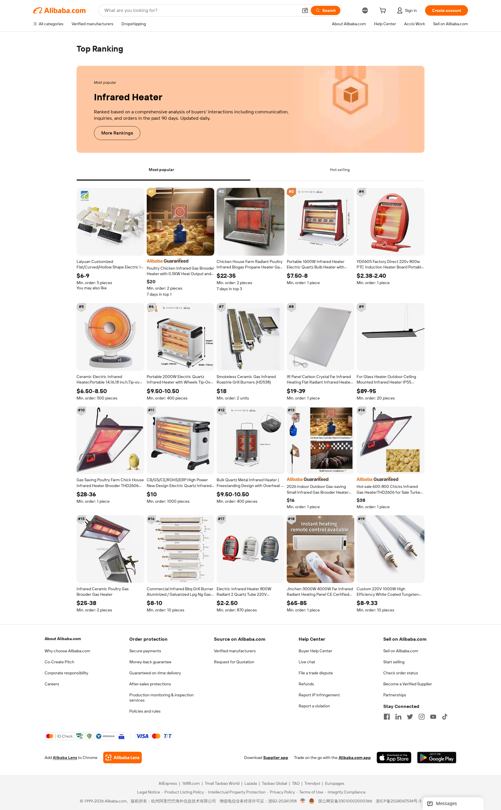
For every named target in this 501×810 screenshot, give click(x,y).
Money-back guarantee (150, 662)
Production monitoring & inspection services (161, 697)
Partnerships (394, 695)
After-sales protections (150, 684)
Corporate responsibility (66, 673)
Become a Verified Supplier (407, 684)
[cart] (384, 11)
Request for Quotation (234, 662)
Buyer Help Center (315, 651)
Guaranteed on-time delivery (155, 673)
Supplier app (275, 757)
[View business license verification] (303, 801)
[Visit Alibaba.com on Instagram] (421, 716)
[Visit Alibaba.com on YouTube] (433, 716)
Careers (52, 684)
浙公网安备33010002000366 (345, 801)
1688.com (191, 783)
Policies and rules (145, 711)
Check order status (400, 673)
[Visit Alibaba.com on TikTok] (444, 716)
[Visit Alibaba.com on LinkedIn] (398, 716)
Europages (334, 783)
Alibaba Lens (65, 757)
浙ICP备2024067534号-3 (398, 801)
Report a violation (314, 706)
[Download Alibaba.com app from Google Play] (436, 758)
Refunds (306, 684)
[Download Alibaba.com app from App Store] (394, 758)
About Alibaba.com (63, 638)
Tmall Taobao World (222, 783)
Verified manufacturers (235, 651)
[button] (305, 10)
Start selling (393, 662)
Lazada (250, 783)
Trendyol (312, 783)
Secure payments (145, 651)
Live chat (307, 662)
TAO (295, 783)
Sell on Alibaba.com (400, 651)
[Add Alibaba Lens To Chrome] (122, 758)
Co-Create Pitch (59, 662)
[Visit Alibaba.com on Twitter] (409, 716)
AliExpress (168, 783)
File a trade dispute (316, 673)
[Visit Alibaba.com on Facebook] (386, 716)
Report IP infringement (319, 695)
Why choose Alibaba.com (67, 651)
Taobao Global (274, 783)
